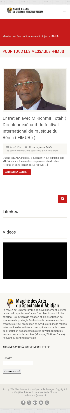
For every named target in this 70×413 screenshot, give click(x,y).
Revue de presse (37, 147)
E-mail (7, 358)
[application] (35, 260)
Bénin (49, 147)
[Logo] (23, 10)
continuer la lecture (16, 172)
